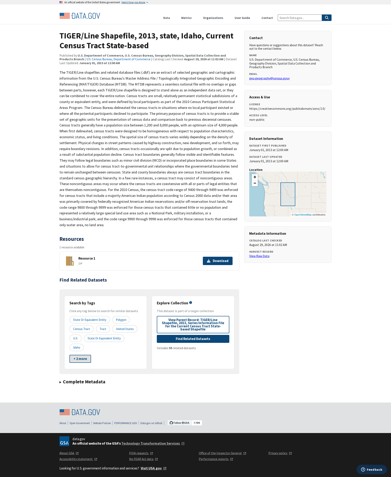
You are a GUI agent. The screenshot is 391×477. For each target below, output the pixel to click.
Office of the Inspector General (220, 453)
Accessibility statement (76, 459)
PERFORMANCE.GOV (125, 423)
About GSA (67, 453)
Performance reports (214, 459)
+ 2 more (80, 358)
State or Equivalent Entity (104, 338)
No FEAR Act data (141, 459)
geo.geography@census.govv (269, 78)
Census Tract (81, 329)
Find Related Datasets (193, 339)
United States (125, 329)
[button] (255, 177)
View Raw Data (259, 256)
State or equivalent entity (89, 320)
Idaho (76, 347)
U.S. (75, 338)
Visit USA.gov (151, 468)
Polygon (121, 320)
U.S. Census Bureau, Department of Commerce (118, 59)
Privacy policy (278, 453)
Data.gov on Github (151, 423)
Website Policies (102, 423)
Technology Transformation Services (150, 443)
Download (220, 261)
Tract (103, 329)
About (62, 423)
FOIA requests (139, 453)
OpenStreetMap (303, 214)
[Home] (79, 16)
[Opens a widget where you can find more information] (372, 470)
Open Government (80, 423)
